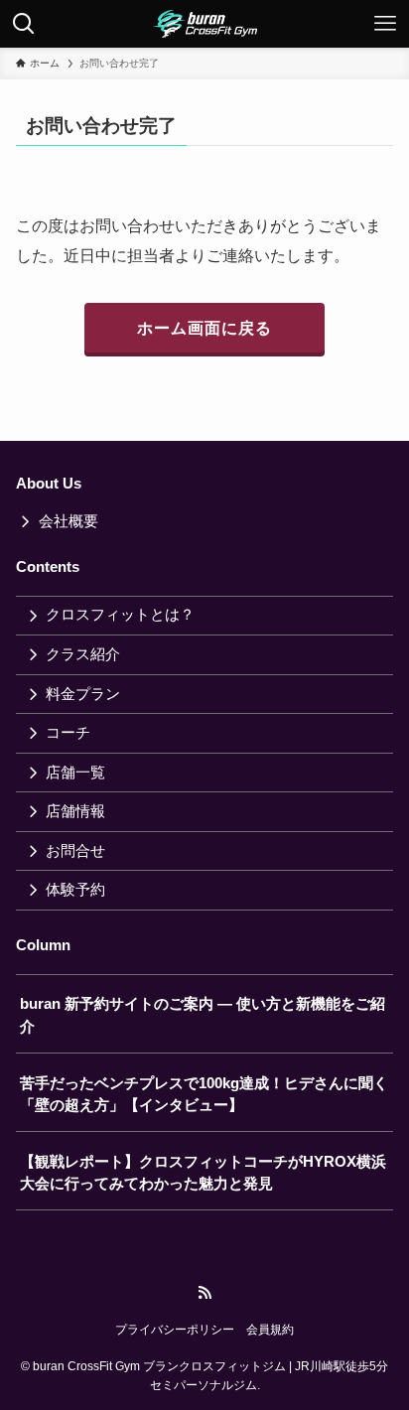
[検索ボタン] (24, 24)
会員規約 (270, 1330)
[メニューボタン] (385, 24)
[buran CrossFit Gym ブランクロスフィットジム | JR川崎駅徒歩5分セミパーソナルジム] (205, 24)
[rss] (204, 1293)
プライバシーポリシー (174, 1330)
